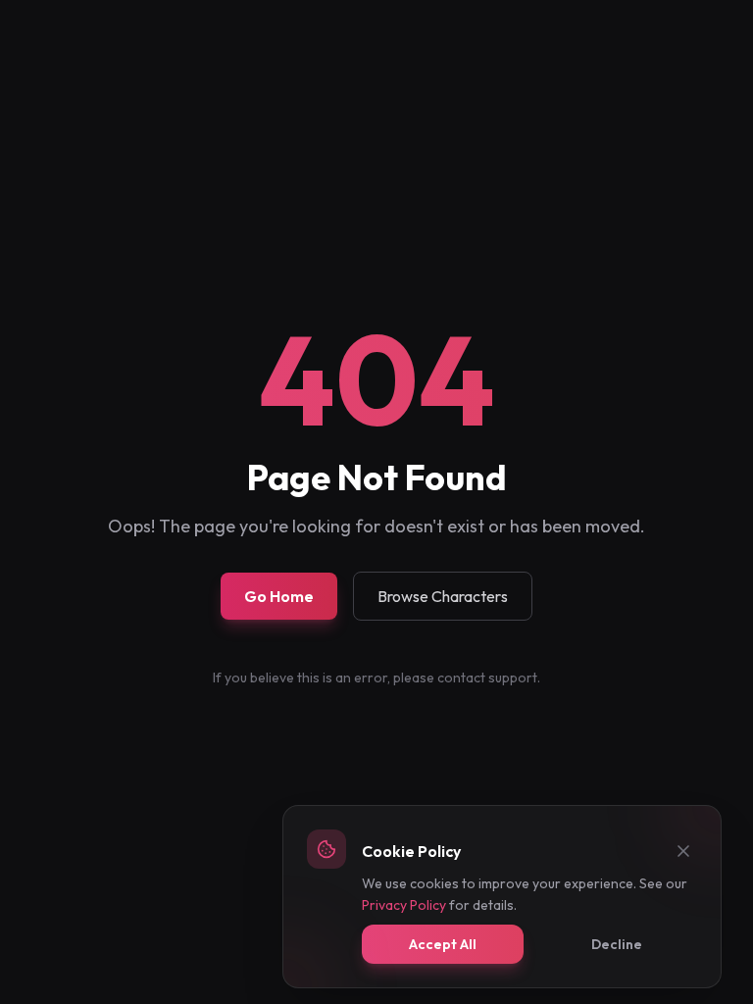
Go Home (279, 596)
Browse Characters (442, 596)
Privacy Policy (404, 905)
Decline (616, 944)
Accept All (443, 944)
